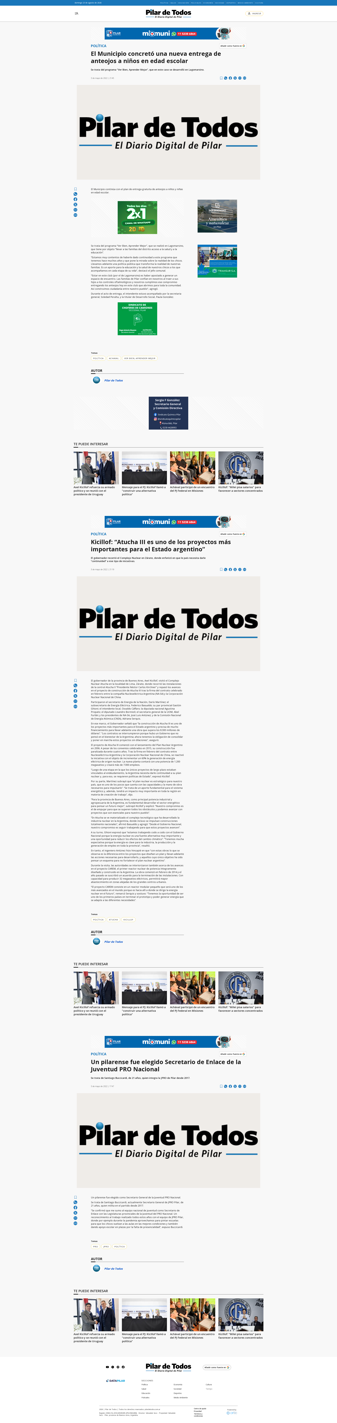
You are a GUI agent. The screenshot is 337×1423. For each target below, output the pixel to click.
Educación (183, 3)
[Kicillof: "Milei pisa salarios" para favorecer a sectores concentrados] (241, 467)
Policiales (196, 3)
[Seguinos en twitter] (112, 1367)
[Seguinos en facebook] (123, 1367)
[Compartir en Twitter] (235, 78)
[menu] (77, 13)
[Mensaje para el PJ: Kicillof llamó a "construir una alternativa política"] (144, 467)
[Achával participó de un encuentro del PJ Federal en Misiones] (192, 467)
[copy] (244, 78)
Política (164, 3)
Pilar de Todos (113, 380)
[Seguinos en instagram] (118, 1367)
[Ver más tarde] (221, 78)
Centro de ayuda (200, 1409)
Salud (173, 3)
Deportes (231, 3)
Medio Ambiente (245, 3)
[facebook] (230, 78)
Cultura (259, 3)
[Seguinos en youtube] (107, 1367)
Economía (208, 3)
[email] (239, 78)
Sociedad (219, 3)
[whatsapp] (225, 78)
